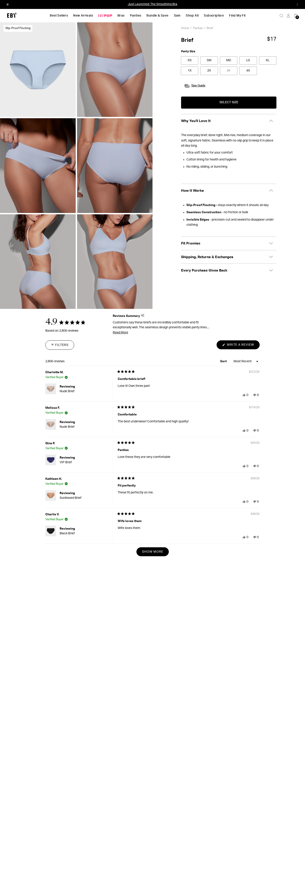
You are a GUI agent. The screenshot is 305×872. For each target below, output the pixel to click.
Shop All (192, 15)
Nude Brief (67, 391)
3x (228, 70)
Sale (177, 15)
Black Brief (67, 533)
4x (248, 70)
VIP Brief (66, 462)
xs (190, 60)
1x (190, 70)
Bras (121, 15)
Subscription (214, 15)
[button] (7, 4)
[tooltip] (142, 315)
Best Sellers (59, 15)
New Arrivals (83, 15)
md (228, 60)
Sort (223, 361)
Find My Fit (237, 15)
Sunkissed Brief (70, 497)
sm (209, 60)
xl (267, 60)
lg (248, 60)
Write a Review (243, 346)
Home (185, 28)
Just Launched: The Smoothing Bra (152, 4)
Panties (135, 15)
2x (209, 70)
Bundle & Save (157, 15)
